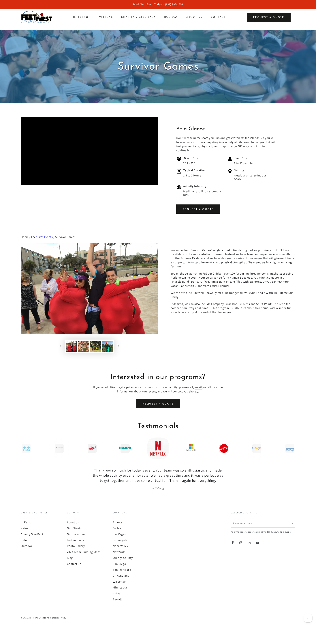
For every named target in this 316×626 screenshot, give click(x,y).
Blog (70, 558)
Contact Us (74, 564)
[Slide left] (61, 346)
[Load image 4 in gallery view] (107, 346)
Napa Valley (120, 546)
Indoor (25, 540)
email (198, 387)
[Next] (291, 448)
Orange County (123, 558)
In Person (27, 522)
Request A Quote (198, 209)
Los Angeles (121, 540)
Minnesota (120, 587)
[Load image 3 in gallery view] (95, 346)
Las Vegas (119, 534)
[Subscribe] (293, 523)
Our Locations (76, 534)
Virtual (25, 528)
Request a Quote (268, 17)
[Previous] (24, 448)
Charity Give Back (32, 534)
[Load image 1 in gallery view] (71, 346)
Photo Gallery (76, 546)
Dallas (117, 528)
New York (119, 552)
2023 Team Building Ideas (84, 552)
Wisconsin (119, 582)
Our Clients (74, 528)
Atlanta (117, 522)
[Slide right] (118, 346)
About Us (73, 522)
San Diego (119, 564)
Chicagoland (121, 575)
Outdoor (26, 546)
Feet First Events (42, 237)
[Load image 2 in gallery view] (83, 346)
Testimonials (75, 540)
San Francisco (122, 570)
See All (117, 599)
